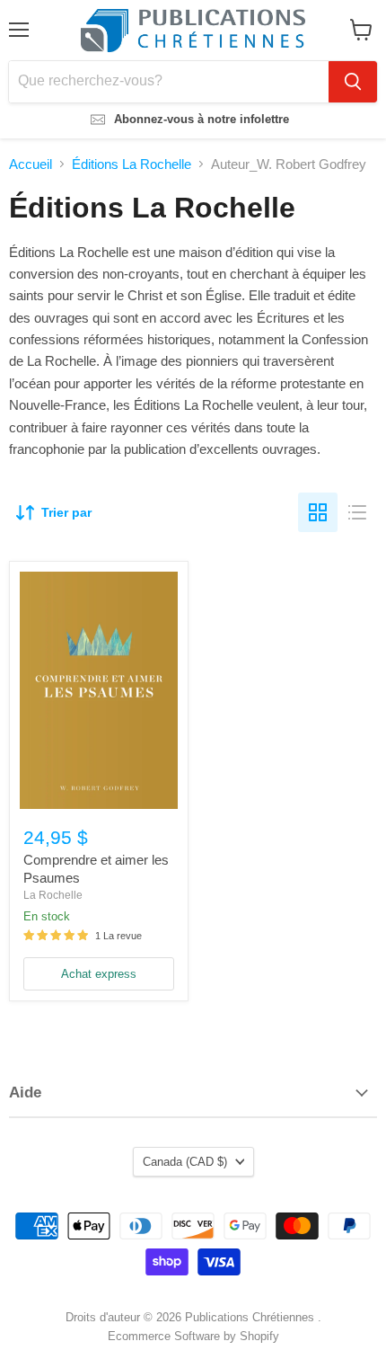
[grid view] (318, 512)
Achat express (98, 974)
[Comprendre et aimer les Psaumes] (99, 690)
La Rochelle (53, 895)
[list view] (357, 512)
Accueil (30, 164)
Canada (185, 1161)
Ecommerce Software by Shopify (193, 1336)
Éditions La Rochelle (131, 164)
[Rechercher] (353, 81)
